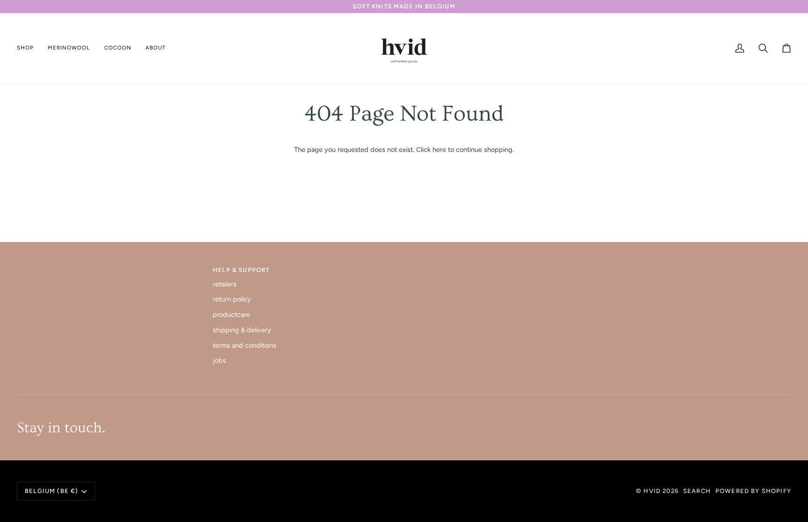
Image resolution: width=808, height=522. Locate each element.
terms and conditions (244, 345)
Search (697, 490)
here (439, 149)
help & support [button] (241, 269)
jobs (219, 360)
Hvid (652, 490)
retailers (225, 284)
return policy (232, 299)
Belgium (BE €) (51, 490)
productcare (231, 314)
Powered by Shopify (753, 490)
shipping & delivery (242, 330)
